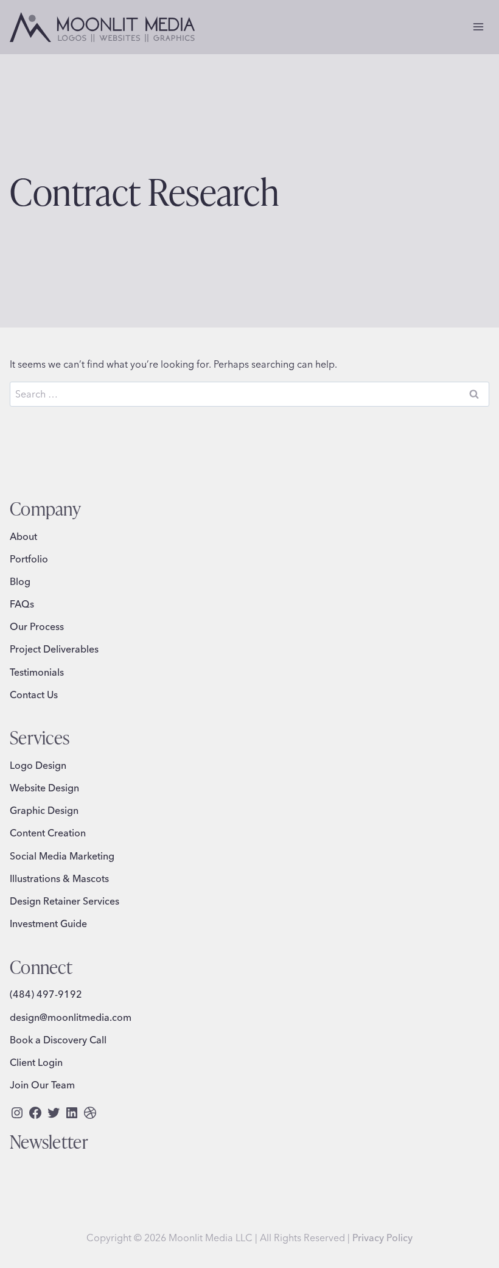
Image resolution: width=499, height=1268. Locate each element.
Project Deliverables (54, 649)
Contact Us (34, 694)
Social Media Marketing (62, 856)
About (23, 536)
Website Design (44, 788)
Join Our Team (42, 1085)
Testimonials (37, 672)
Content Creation (48, 833)
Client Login (36, 1062)
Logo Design (38, 765)
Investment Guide (48, 923)
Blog (20, 581)
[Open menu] (478, 27)
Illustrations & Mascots (59, 878)
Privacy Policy (382, 1237)
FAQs (22, 604)
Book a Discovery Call (58, 1040)
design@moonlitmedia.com (70, 1017)
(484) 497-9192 (46, 994)
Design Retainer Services (64, 901)
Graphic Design (44, 810)
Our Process (37, 626)
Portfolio (29, 559)
